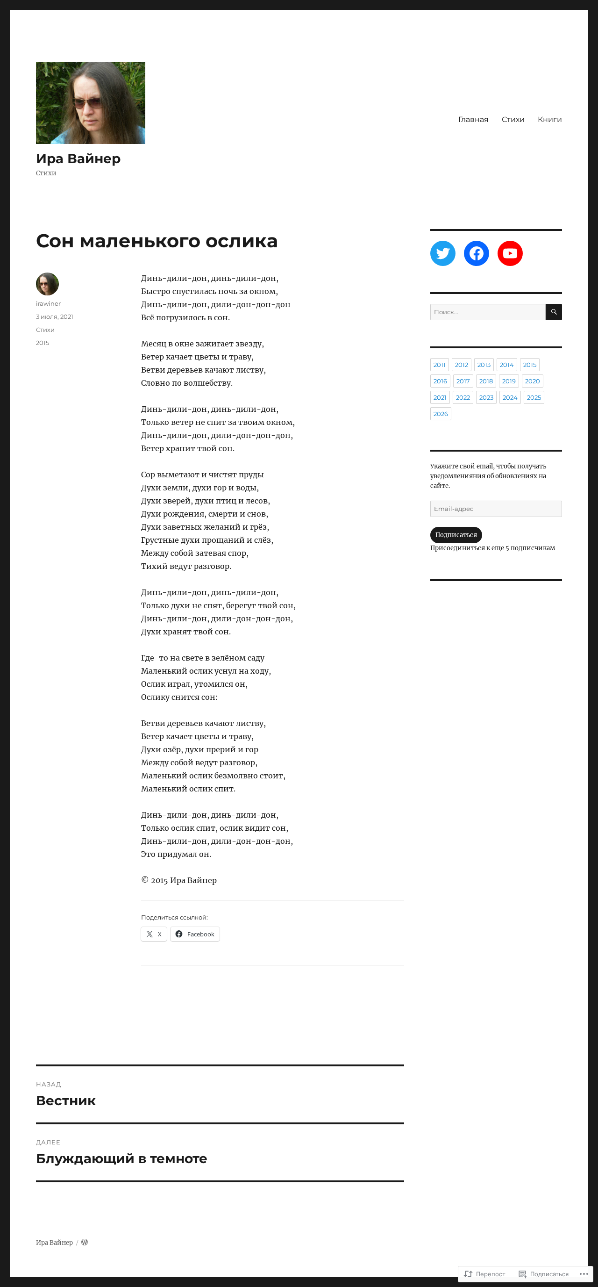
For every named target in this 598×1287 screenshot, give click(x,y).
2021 (440, 397)
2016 (440, 381)
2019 (509, 381)
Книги (550, 119)
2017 (463, 381)
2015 (42, 342)
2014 (507, 364)
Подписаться (456, 535)
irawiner (48, 303)
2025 (534, 397)
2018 (486, 381)
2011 (440, 364)
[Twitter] (443, 253)
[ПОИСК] (554, 312)
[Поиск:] (487, 312)
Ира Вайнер (78, 158)
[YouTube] (510, 253)
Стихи (513, 119)
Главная (473, 119)
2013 (484, 364)
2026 (441, 413)
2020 (532, 381)
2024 (510, 397)
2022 (463, 397)
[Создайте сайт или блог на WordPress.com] (84, 1243)
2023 (486, 397)
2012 (461, 364)
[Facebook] (476, 253)
